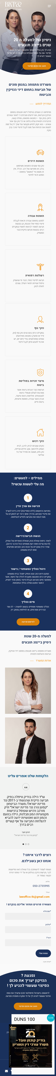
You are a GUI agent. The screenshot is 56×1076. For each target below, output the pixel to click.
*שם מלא (47, 911)
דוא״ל (48, 937)
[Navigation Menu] (49, 6)
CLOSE (50, 1018)
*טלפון (48, 924)
